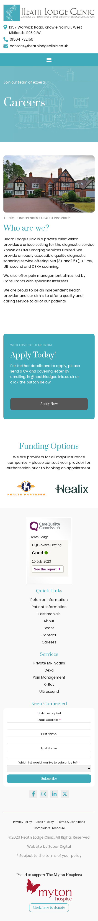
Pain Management (49, 677)
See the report (45, 569)
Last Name (49, 748)
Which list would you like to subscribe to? (49, 762)
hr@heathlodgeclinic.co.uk (50, 376)
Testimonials (49, 614)
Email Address (49, 720)
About (49, 621)
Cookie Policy (45, 822)
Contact (49, 635)
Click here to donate (49, 907)
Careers (49, 642)
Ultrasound (49, 691)
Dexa (49, 670)
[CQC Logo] (45, 530)
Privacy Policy (22, 822)
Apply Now (49, 404)
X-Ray (49, 684)
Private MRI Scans (49, 663)
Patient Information (49, 606)
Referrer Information (49, 599)
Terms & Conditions (71, 822)
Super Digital (59, 846)
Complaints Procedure (49, 828)
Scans (49, 628)
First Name (49, 734)
